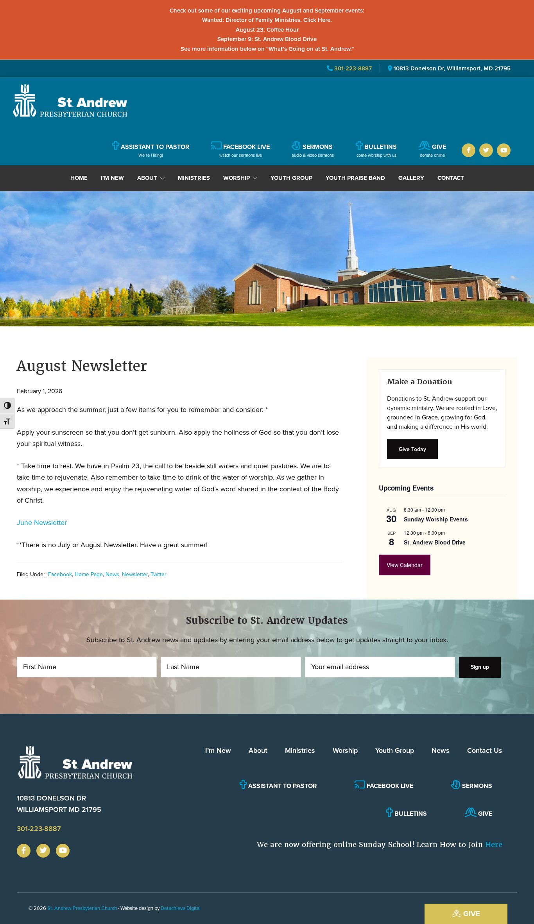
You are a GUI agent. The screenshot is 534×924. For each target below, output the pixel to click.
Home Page (89, 574)
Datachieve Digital (181, 908)
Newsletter (135, 574)
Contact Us (484, 750)
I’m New (218, 750)
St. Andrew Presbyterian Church (82, 908)
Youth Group (394, 750)
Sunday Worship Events (436, 519)
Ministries (300, 750)
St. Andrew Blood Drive (435, 542)
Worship (345, 750)
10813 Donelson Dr (59, 804)
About (258, 750)
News (112, 574)
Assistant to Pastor (282, 785)
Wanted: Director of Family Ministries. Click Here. (267, 20)
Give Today (412, 449)
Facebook (60, 574)
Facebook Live (389, 785)
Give (470, 913)
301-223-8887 (352, 68)
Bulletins (410, 813)
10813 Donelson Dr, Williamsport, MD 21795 (452, 68)
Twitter (159, 574)
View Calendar (405, 565)
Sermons (476, 785)
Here (493, 844)
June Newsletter (42, 523)
